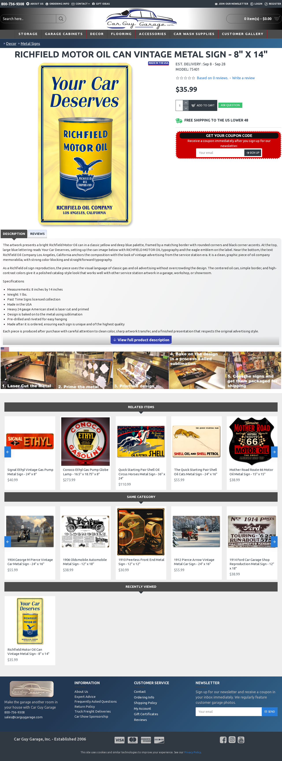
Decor (11, 43)
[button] (7, 451)
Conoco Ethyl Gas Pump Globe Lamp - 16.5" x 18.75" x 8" (85, 472)
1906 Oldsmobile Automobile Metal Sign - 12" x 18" (85, 562)
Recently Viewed (141, 586)
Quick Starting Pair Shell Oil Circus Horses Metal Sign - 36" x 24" (142, 474)
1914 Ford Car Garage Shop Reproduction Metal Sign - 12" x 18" (252, 564)
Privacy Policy (192, 752)
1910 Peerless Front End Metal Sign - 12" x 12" (141, 562)
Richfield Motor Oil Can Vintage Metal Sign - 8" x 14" (28, 652)
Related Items (141, 407)
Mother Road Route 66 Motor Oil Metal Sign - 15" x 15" (251, 472)
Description (14, 234)
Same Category (141, 497)
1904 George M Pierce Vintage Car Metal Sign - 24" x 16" (30, 562)
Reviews (37, 234)
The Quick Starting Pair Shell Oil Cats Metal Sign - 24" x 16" (195, 472)
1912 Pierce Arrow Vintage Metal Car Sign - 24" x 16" (194, 562)
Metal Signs (30, 43)
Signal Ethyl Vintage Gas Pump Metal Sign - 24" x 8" (30, 472)
